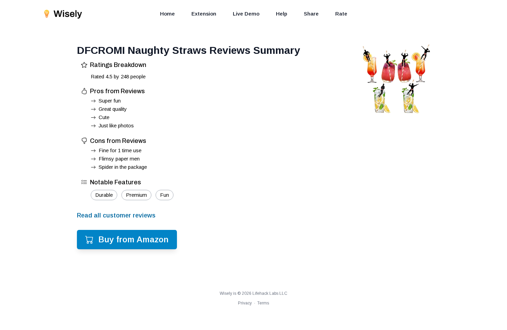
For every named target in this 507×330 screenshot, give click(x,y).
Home (167, 14)
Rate (341, 14)
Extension (203, 14)
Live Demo (246, 14)
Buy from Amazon (133, 239)
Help (281, 14)
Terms (263, 303)
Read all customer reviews (116, 215)
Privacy (245, 303)
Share (311, 14)
